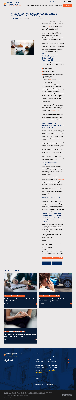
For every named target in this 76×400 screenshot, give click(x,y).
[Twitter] (70, 357)
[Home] (12, 4)
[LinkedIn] (68, 359)
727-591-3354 (68, 2)
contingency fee (61, 179)
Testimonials (23, 362)
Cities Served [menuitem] (44, 5)
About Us (22, 356)
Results (22, 364)
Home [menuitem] (28, 5)
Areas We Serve (24, 358)
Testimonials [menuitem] (51, 5)
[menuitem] (5, 397)
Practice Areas (24, 360)
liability (50, 26)
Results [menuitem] (56, 5)
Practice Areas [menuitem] (38, 5)
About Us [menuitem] (32, 5)
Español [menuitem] (60, 5)
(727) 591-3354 (45, 240)
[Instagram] (68, 362)
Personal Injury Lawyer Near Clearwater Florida (52, 257)
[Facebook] (68, 357)
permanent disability (55, 110)
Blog (22, 366)
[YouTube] (70, 359)
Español (22, 369)
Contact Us (23, 367)
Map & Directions (38, 362)
